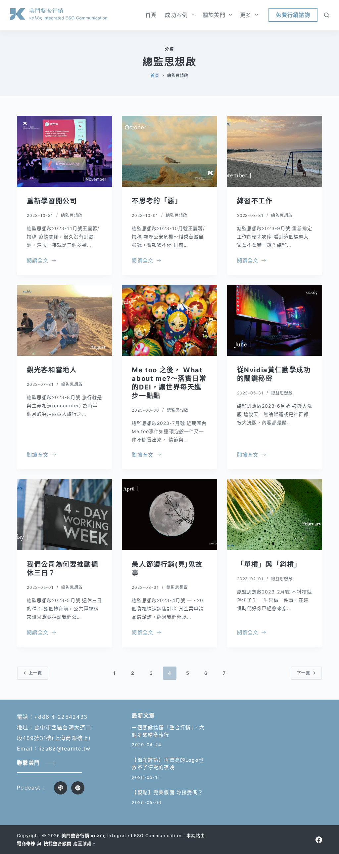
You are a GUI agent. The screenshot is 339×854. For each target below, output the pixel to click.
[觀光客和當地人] (64, 320)
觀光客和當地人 (52, 370)
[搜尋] (326, 15)
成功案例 (176, 15)
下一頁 (303, 673)
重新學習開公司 (52, 201)
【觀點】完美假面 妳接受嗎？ (167, 792)
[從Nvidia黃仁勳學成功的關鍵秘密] (274, 320)
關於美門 (214, 15)
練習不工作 (255, 201)
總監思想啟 (71, 215)
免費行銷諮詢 (293, 15)
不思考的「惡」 (157, 201)
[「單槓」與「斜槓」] (274, 514)
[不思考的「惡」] (169, 151)
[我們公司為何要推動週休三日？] (64, 514)
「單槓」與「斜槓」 (269, 564)
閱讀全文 (37, 261)
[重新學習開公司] (64, 151)
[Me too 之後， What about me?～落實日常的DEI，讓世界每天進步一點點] (169, 320)
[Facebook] (318, 839)
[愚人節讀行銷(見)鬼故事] (169, 514)
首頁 (151, 15)
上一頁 (35, 673)
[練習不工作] (274, 151)
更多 (246, 15)
